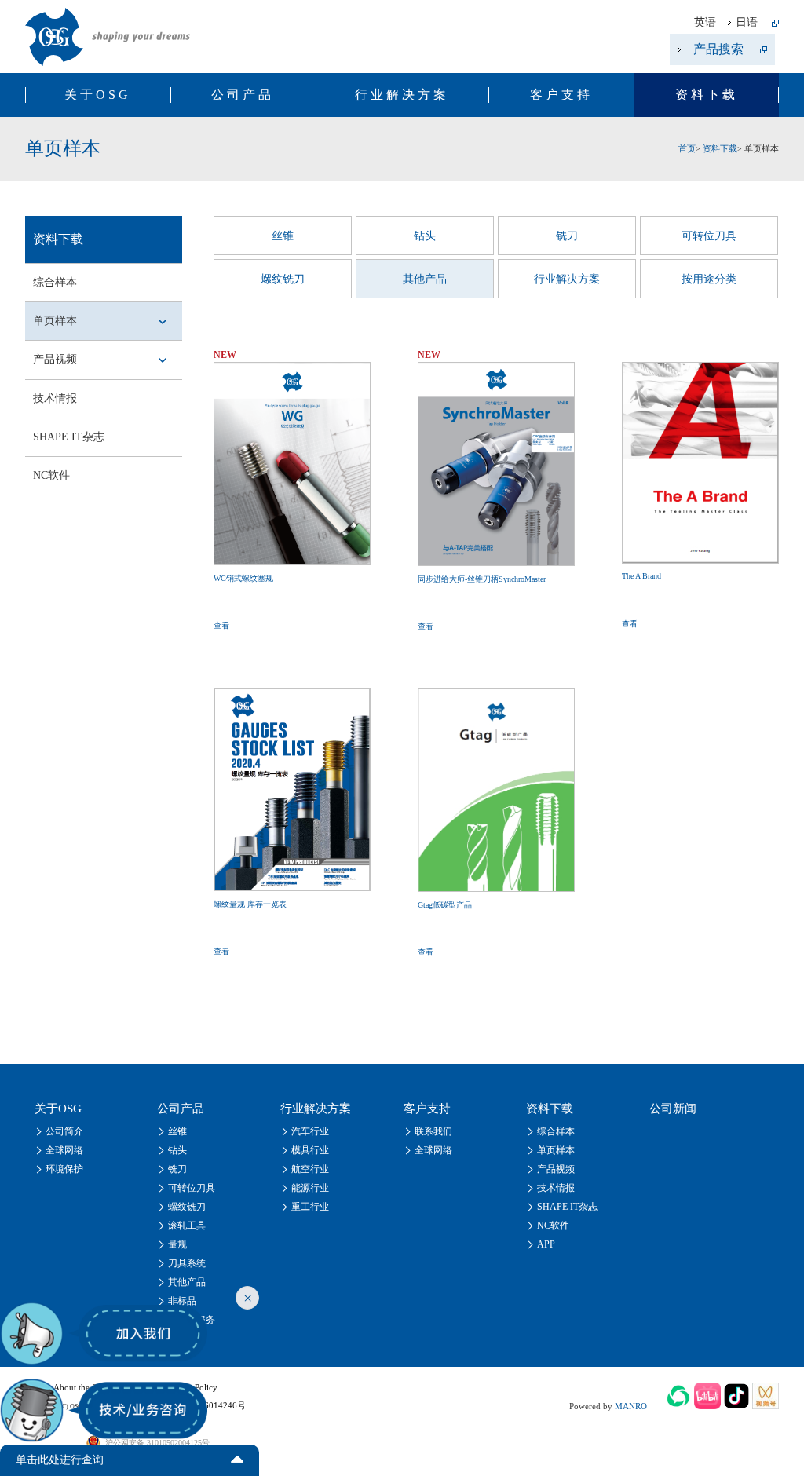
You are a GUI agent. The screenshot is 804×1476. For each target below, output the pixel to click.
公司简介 (64, 1131)
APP (546, 1244)
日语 (747, 22)
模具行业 (310, 1150)
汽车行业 (310, 1131)
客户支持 (561, 94)
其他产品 (425, 279)
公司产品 (242, 94)
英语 (705, 22)
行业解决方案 (402, 94)
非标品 (182, 1300)
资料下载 (706, 94)
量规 (177, 1244)
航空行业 (310, 1169)
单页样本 (55, 321)
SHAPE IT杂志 (68, 437)
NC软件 (51, 475)
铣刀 (567, 236)
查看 (221, 625)
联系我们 (433, 1131)
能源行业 (310, 1187)
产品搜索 (718, 49)
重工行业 (310, 1206)
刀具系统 (187, 1263)
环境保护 (64, 1169)
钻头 (425, 236)
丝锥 (283, 236)
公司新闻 (672, 1108)
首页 (687, 148)
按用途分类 (709, 279)
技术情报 (55, 398)
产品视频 (55, 359)
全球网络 (64, 1150)
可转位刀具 (709, 236)
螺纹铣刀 (283, 279)
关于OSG (97, 94)
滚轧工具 (187, 1225)
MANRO (631, 1406)
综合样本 (55, 282)
